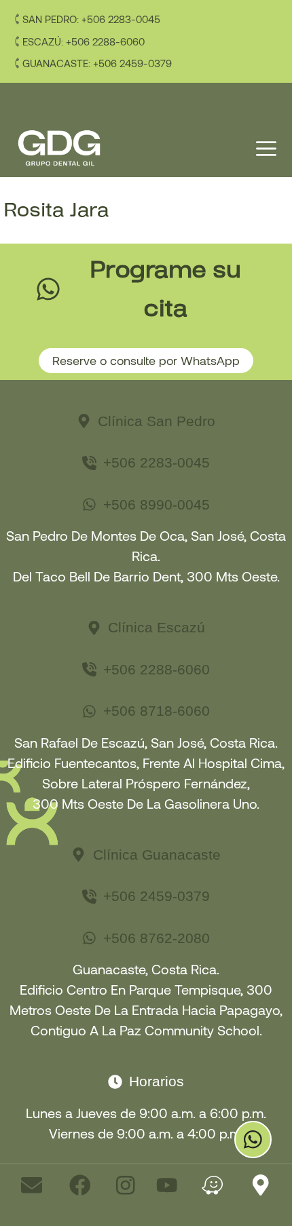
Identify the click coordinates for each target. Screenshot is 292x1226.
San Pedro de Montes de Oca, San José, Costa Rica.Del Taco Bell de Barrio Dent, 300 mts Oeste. (146, 555)
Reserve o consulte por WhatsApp (146, 360)
